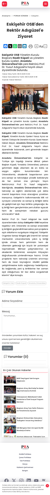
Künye (25, 464)
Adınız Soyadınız (12, 301)
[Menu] (45, 3)
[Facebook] (6, 480)
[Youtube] (36, 480)
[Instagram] (21, 480)
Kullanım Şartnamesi (25, 467)
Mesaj (6, 311)
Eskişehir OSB (10, 55)
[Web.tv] (43, 480)
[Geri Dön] (4, 3)
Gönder (7, 348)
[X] (14, 480)
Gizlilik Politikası (25, 454)
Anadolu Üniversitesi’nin (17, 62)
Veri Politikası (25, 461)
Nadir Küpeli (21, 58)
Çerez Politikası (25, 457)
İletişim (25, 471)
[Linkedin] (28, 480)
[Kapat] (47, 486)
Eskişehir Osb (8, 283)
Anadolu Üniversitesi (27, 143)
